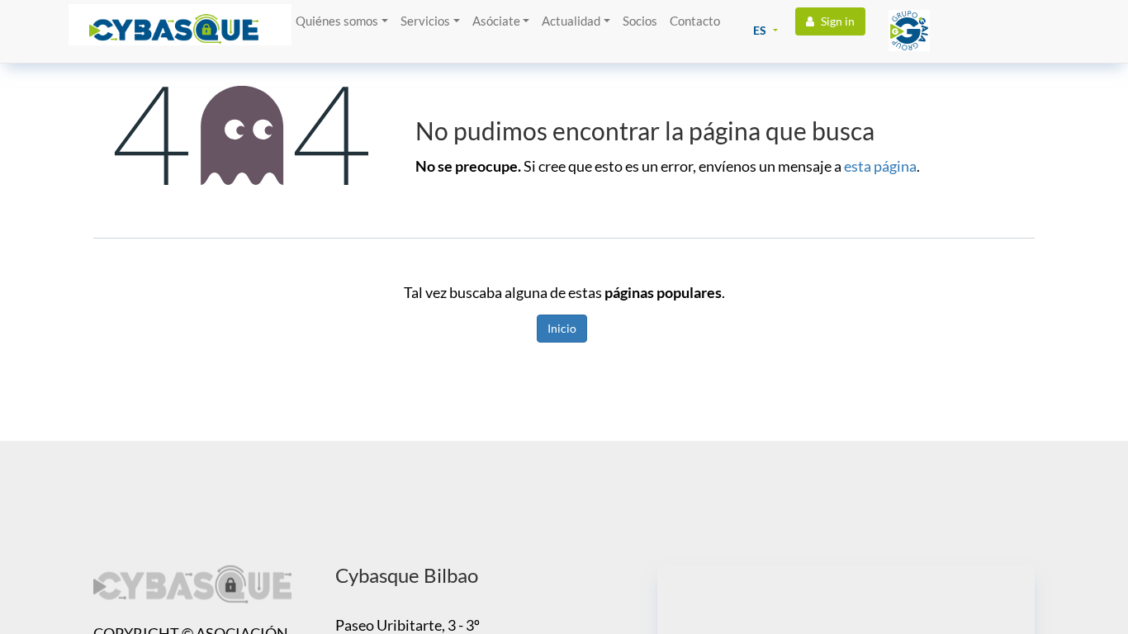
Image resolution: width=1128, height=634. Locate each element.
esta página (880, 166)
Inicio (561, 328)
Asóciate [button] (496, 20)
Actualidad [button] (571, 20)
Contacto (695, 20)
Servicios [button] (425, 20)
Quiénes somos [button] (337, 20)
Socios (640, 20)
